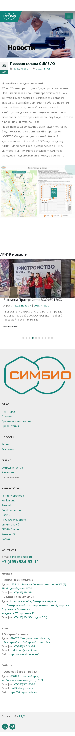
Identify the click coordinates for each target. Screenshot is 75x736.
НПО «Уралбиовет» (14, 519)
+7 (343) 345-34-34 (24, 646)
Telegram (12, 727)
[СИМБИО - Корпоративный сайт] (11, 16)
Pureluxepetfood (12, 510)
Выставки (8, 449)
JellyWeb (23, 716)
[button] (23, 338)
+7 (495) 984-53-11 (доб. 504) (30, 617)
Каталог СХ (9, 534)
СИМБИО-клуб (10, 524)
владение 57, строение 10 (18, 613)
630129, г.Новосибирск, (24, 676)
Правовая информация (16, 421)
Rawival (6, 505)
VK (5, 727)
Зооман (6, 539)
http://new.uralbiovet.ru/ (24, 654)
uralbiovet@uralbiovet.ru (25, 650)
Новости (21, 47)
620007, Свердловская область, (30, 638)
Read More (9, 326)
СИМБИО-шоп (10, 529)
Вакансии (8, 472)
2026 (15, 305)
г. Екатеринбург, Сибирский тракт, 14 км (27, 642)
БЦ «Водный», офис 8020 (17, 588)
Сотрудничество (12, 467)
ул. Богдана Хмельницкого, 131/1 (22, 680)
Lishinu (6, 515)
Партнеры (8, 411)
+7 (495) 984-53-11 (20, 561)
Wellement (8, 500)
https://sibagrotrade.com (24, 692)
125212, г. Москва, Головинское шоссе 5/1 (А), (38, 584)
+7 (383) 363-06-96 (24, 684)
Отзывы (7, 416)
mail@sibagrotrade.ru (23, 688)
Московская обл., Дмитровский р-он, (33, 601)
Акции (5, 444)
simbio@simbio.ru (21, 557)
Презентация (10, 426)
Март (41, 305)
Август (46, 68)
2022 (16, 68)
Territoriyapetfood (13, 495)
